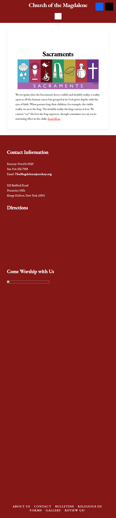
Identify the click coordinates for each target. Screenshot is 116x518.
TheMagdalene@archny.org (33, 174)
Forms (36, 510)
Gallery (53, 510)
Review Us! (75, 510)
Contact (42, 506)
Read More (54, 119)
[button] (58, 16)
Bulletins (64, 506)
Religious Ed (90, 506)
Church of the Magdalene (58, 5)
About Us (21, 506)
